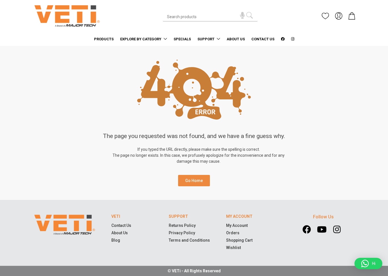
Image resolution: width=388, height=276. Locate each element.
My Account (237, 225)
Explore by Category (141, 39)
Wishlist (233, 247)
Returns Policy (182, 225)
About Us (236, 39)
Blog (115, 240)
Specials (182, 39)
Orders (232, 233)
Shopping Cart (239, 240)
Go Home (194, 180)
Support (206, 39)
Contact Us (262, 39)
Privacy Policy (182, 233)
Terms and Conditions (189, 240)
